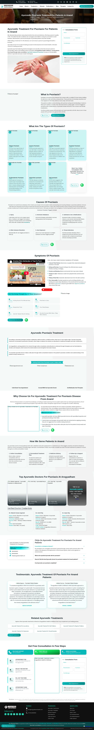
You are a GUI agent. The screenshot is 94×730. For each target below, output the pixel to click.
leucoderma (27, 222)
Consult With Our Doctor (15, 320)
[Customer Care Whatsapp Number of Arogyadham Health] (77, 498)
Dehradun (49, 723)
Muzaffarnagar (42, 723)
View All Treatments (14, 635)
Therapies (63, 6)
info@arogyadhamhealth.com (18, 555)
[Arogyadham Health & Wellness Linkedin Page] (76, 2)
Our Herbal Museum (74, 716)
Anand (42, 17)
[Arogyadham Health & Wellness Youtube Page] (67, 2)
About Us (72, 708)
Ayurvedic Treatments (53, 708)
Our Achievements (74, 714)
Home (21, 6)
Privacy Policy (78, 728)
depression (58, 283)
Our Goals (72, 710)
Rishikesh (56, 723)
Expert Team (73, 712)
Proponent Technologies (18, 728)
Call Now (46, 115)
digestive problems (80, 283)
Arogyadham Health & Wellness (48, 728)
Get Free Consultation (86, 6)
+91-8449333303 (32, 713)
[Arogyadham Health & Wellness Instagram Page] (64, 2)
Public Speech (73, 718)
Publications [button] (49, 6)
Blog (57, 6)
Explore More (48, 289)
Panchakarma (51, 714)
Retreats (42, 6)
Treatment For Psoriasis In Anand (55, 17)
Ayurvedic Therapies (53, 710)
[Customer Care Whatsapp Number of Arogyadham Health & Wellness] (82, 185)
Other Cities (51, 718)
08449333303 (15, 551)
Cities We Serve (52, 716)
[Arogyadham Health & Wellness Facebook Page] (58, 2)
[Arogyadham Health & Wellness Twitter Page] (61, 2)
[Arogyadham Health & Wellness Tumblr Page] (70, 2)
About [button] (26, 6)
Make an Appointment (58, 115)
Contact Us (71, 6)
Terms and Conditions (87, 728)
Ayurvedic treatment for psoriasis (35, 52)
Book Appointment (74, 53)
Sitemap (72, 728)
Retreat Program (52, 712)
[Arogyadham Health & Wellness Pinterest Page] (73, 2)
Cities (37, 17)
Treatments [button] (34, 6)
